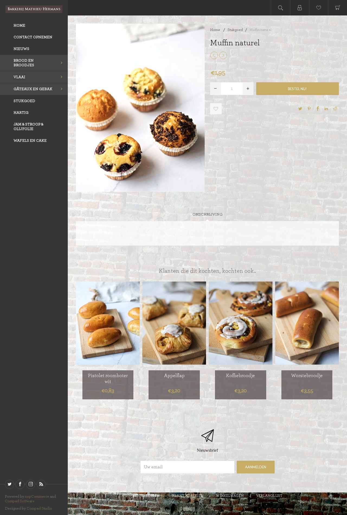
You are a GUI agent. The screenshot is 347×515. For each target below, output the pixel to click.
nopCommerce (37, 496)
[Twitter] (9, 484)
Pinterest (309, 108)
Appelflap (174, 375)
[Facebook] (20, 484)
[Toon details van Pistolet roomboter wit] (108, 323)
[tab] (207, 214)
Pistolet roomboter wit (108, 378)
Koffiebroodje (240, 375)
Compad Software (19, 501)
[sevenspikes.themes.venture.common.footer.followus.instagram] (30, 484)
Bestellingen (145, 496)
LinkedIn (326, 108)
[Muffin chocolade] (223, 55)
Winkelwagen (229, 496)
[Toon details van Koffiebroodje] (240, 323)
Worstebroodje (307, 375)
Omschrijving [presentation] (207, 214)
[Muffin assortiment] (214, 55)
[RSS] (41, 484)
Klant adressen (187, 496)
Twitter (300, 108)
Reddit (335, 108)
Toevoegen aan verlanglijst (216, 108)
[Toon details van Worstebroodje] (307, 323)
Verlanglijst (269, 496)
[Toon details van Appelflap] (174, 323)
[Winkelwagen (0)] (337, 7)
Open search (280, 7)
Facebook (317, 108)
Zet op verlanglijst (114, 359)
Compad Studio (39, 508)
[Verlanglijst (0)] (318, 7)
